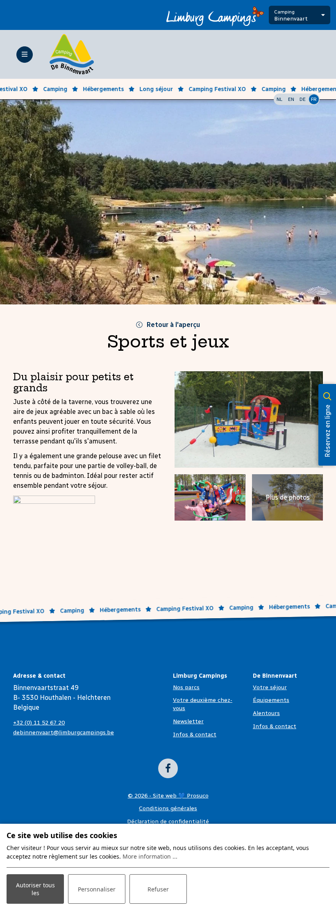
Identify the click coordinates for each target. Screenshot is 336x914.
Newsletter (188, 721)
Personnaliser (97, 889)
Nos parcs (186, 687)
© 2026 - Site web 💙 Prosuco (168, 795)
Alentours (266, 713)
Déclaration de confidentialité (168, 821)
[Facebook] (168, 768)
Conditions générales (168, 808)
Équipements (271, 700)
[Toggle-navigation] (24, 54)
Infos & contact (194, 734)
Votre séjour (270, 687)
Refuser (158, 889)
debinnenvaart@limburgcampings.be (63, 732)
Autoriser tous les (35, 889)
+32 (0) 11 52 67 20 (39, 722)
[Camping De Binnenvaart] (72, 54)
